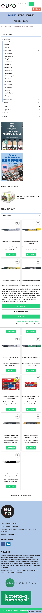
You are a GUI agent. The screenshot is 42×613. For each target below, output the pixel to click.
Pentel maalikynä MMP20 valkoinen (10, 359)
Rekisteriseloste (15, 610)
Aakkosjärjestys (6, 215)
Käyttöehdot (6, 610)
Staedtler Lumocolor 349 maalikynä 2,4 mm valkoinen (11, 475)
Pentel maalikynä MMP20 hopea (11, 241)
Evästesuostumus (35, 611)
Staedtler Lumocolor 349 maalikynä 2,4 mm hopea (11, 436)
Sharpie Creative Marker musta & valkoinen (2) (31, 397)
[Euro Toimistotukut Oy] (8, 6)
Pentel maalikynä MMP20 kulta (11, 280)
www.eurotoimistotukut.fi (8, 534)
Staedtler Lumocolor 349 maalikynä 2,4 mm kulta (31, 436)
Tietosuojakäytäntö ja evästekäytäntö (28, 321)
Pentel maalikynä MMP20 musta (31, 280)
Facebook (3, 544)
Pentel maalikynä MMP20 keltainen (31, 242)
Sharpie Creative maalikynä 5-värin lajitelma (10, 397)
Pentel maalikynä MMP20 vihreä (31, 358)
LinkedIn (8, 544)
